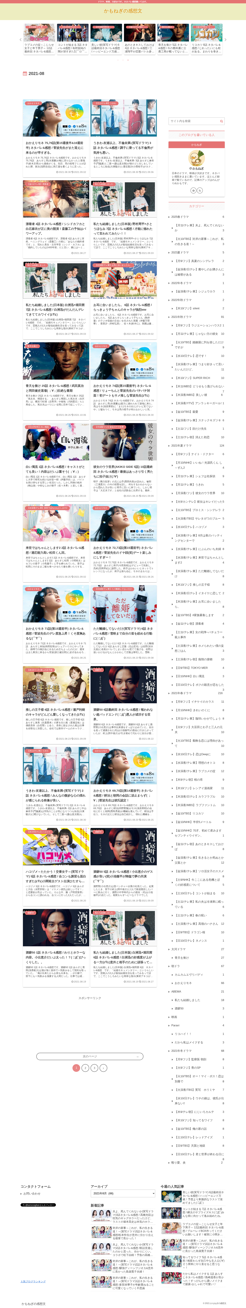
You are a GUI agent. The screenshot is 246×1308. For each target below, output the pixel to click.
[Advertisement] (90, 86)
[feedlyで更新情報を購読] (193, 190)
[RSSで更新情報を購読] (200, 190)
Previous (20, 40)
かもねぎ (198, 168)
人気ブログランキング (33, 1281)
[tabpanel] (39, 39)
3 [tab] (128, 60)
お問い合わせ (31, 1193)
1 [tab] (118, 60)
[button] (221, 121)
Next (225, 40)
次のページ (90, 1056)
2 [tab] (123, 60)
